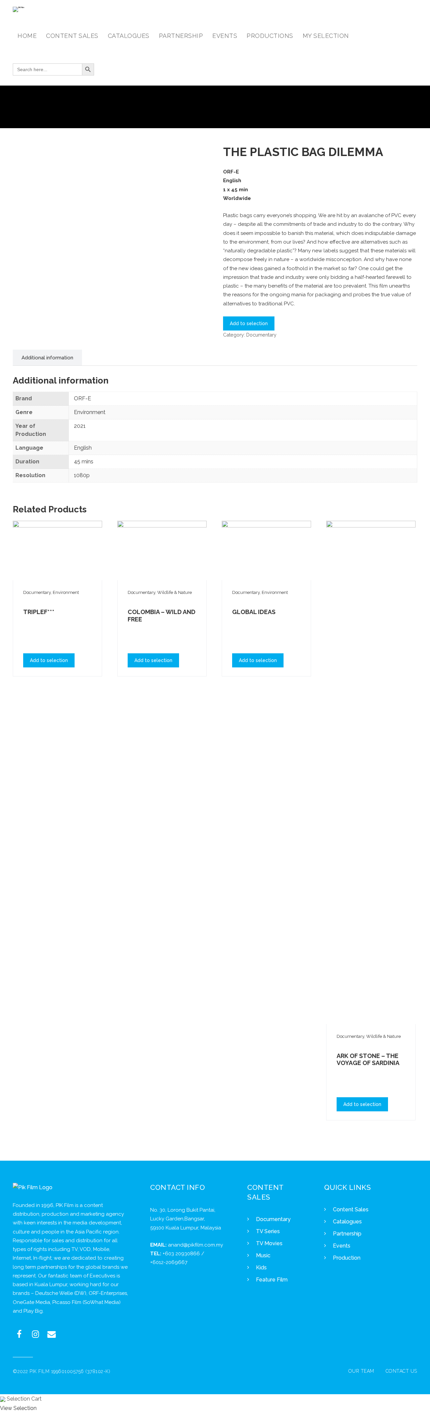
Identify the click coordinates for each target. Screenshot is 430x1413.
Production (346, 1258)
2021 (80, 426)
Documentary (261, 335)
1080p (82, 475)
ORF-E (82, 398)
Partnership (347, 1233)
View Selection (18, 1408)
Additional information (47, 358)
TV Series (268, 1231)
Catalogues (347, 1221)
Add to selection (249, 323)
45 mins (83, 461)
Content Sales (351, 1209)
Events (341, 1246)
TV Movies (269, 1243)
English (83, 448)
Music (263, 1255)
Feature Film (272, 1279)
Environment (89, 412)
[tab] (47, 358)
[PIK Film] (18, 9)
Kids (261, 1267)
